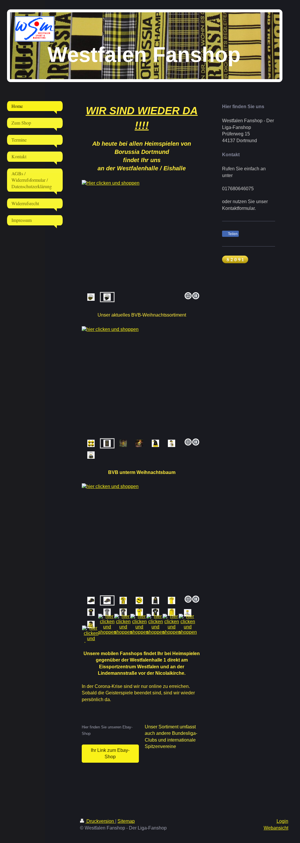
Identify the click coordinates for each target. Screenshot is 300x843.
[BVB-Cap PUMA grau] (142, 538)
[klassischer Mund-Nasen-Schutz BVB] (142, 235)
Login (282, 821)
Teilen (232, 234)
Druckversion (100, 821)
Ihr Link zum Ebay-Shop (110, 753)
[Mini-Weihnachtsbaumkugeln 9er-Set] (142, 381)
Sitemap (126, 821)
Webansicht (276, 827)
